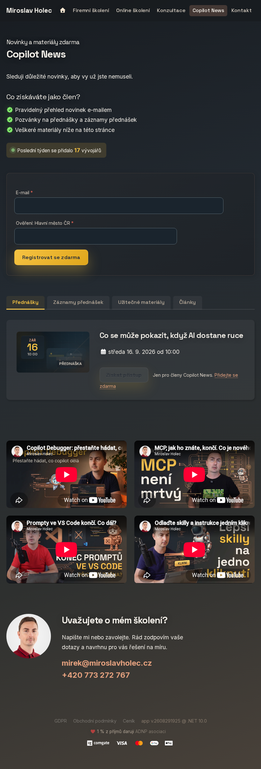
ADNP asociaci (150, 731)
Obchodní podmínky (94, 721)
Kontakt (241, 10)
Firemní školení (91, 10)
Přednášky (25, 302)
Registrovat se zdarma (51, 257)
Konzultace (171, 10)
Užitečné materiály (141, 302)
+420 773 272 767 (96, 675)
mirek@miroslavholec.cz (107, 663)
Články (187, 302)
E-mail (22, 192)
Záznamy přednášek (78, 302)
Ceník (129, 721)
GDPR (60, 721)
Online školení (133, 10)
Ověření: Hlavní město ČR (43, 223)
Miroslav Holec (29, 10)
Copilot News (208, 10)
